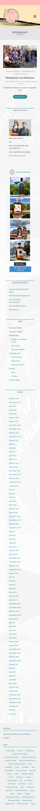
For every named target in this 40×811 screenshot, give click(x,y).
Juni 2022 (12, 535)
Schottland (21, 784)
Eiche (30, 764)
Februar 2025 (14, 418)
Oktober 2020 (14, 611)
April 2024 (13, 456)
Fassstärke (8, 767)
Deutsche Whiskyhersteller (17, 764)
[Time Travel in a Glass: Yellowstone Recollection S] (20, 229)
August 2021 (13, 573)
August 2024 (13, 440)
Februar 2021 (14, 596)
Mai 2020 (12, 630)
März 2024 (13, 459)
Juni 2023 (12, 494)
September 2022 (15, 528)
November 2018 (15, 699)
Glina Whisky (9, 770)
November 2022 (15, 520)
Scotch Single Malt (11, 787)
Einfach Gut (15, 361)
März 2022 (13, 547)
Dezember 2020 (15, 604)
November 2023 (15, 475)
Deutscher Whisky (13, 71)
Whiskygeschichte (14, 800)
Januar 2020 (13, 645)
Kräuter (9, 774)
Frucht (17, 767)
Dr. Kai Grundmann (29, 81)
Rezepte (12, 369)
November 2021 (15, 562)
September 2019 (15, 661)
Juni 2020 (12, 626)
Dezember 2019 (14, 649)
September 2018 (15, 702)
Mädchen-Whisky (15, 328)
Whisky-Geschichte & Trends (19, 340)
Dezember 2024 (15, 425)
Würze (33, 803)
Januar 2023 (13, 512)
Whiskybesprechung (12, 797)
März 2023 (13, 505)
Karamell (32, 770)
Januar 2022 (13, 554)
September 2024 (15, 437)
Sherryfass (30, 787)
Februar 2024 (14, 463)
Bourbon (20, 750)
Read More (20, 97)
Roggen (28, 777)
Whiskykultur (14, 335)
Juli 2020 (12, 623)
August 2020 (13, 619)
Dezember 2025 (15, 402)
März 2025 (13, 414)
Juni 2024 (12, 448)
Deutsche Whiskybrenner (27, 760)
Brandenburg (29, 750)
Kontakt (6, 738)
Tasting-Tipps (14, 380)
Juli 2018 (12, 710)
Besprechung (10, 750)
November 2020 (15, 607)
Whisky (27, 794)
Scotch (30, 784)
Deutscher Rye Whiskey (20, 754)
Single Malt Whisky (21, 790)
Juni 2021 (12, 581)
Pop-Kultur (15, 346)
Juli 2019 (12, 668)
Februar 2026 (14, 399)
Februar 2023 (14, 509)
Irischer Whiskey (21, 770)
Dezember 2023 (14, 471)
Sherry (22, 787)
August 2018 (13, 706)
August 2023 (13, 486)
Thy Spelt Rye (14, 310)
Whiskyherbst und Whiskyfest (20, 78)
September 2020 (15, 615)
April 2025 (12, 410)
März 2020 (13, 638)
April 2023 (12, 501)
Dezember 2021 (14, 558)
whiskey (19, 794)
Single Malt (8, 790)
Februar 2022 (14, 550)
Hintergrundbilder (18, 349)
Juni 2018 (12, 714)
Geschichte (25, 767)
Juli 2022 (12, 532)
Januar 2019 (13, 691)
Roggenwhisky (12, 780)
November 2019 (14, 653)
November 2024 (15, 429)
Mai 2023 (12, 497)
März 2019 (13, 683)
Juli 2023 (12, 490)
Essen (13, 372)
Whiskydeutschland (28, 797)
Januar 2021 (13, 600)
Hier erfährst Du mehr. (17, 156)
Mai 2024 (12, 452)
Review (11, 777)
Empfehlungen (28, 71)
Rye (21, 780)
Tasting (32, 790)
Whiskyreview (9, 803)
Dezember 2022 (15, 516)
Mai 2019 (12, 676)
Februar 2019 (14, 687)
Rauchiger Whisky (27, 774)
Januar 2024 (13, 467)
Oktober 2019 (14, 657)
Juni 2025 (12, 406)
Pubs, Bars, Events (21, 74)
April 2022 (12, 543)
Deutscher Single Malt (29, 757)
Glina (33, 767)
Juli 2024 (12, 444)
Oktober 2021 (14, 566)
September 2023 (15, 482)
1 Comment (21, 84)
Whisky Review (27, 800)
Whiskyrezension (22, 803)
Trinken (14, 376)
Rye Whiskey (29, 780)
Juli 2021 (12, 577)
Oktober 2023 (14, 478)
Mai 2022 (12, 539)
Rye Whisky (12, 784)
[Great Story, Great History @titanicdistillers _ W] (20, 187)
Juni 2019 (12, 672)
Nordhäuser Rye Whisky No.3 (19, 296)
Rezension (19, 777)
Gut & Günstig (16, 357)
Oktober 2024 (14, 433)
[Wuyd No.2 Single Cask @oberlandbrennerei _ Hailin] (20, 208)
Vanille (12, 794)
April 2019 (12, 680)
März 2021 (13, 592)
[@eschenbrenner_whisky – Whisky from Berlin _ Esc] (20, 251)
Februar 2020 (14, 642)
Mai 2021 (12, 585)
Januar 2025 (13, 421)
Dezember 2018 (14, 695)
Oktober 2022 (14, 524)
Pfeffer (16, 774)
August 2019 (13, 664)
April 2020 (13, 634)
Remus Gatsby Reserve (17, 306)
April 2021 (12, 588)
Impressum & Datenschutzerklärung (17, 734)
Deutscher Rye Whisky (11, 757)
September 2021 (15, 570)
